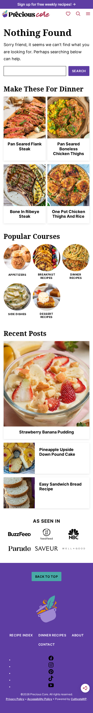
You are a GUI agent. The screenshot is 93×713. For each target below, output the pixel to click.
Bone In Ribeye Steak (24, 214)
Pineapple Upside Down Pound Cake (57, 452)
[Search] (78, 14)
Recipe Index (21, 635)
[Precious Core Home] (26, 13)
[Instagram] (51, 666)
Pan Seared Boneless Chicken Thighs (68, 149)
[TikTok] (51, 680)
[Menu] (88, 14)
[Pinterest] (51, 673)
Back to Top (46, 576)
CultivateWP (79, 699)
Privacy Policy (15, 699)
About (78, 635)
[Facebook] (51, 660)
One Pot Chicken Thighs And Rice (68, 214)
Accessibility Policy (39, 699)
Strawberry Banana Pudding (46, 432)
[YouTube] (51, 687)
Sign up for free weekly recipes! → (46, 4)
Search (79, 71)
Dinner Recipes (52, 635)
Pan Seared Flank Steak (25, 146)
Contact (46, 644)
